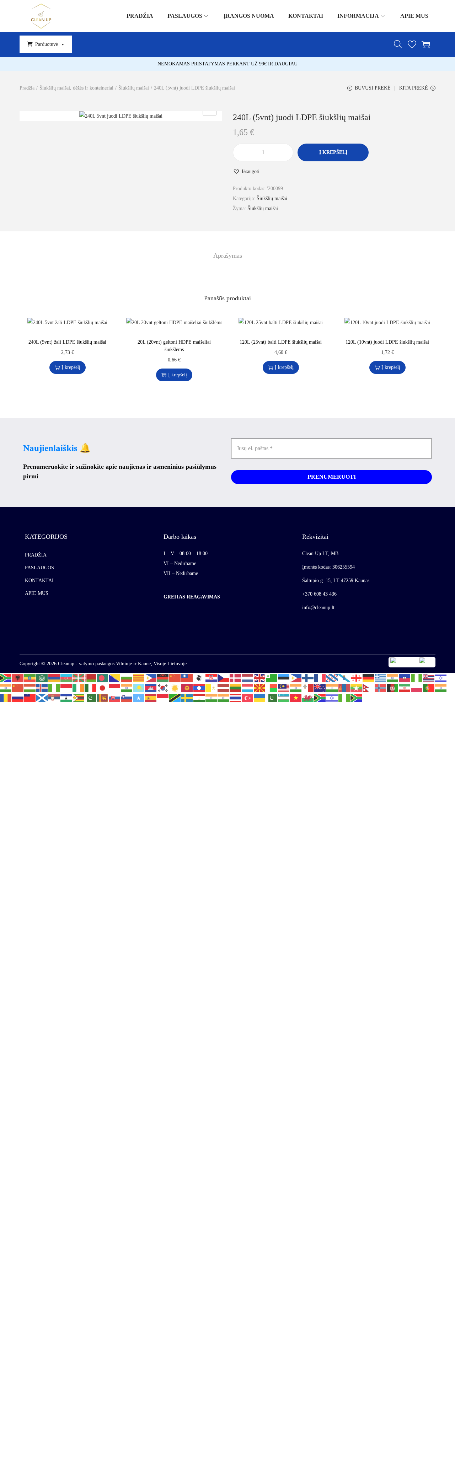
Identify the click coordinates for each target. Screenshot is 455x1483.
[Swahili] (175, 697)
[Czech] (224, 677)
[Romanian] (6, 697)
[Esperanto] (272, 677)
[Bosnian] (115, 677)
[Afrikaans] (6, 677)
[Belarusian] (91, 677)
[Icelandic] (42, 687)
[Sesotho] (66, 697)
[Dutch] (248, 677)
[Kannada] (127, 687)
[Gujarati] (393, 677)
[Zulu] (356, 697)
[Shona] (79, 697)
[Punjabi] (441, 687)
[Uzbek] (284, 697)
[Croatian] (211, 677)
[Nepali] (369, 687)
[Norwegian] (381, 687)
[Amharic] (30, 677)
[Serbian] (54, 697)
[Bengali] (103, 677)
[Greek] (381, 677)
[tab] (227, 255)
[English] (260, 677)
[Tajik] (199, 697)
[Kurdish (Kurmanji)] (175, 687)
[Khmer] (151, 687)
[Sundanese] (163, 697)
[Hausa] (417, 677)
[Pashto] (393, 687)
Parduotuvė (46, 44)
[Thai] (236, 697)
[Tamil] (211, 697)
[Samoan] (30, 697)
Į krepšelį (333, 152)
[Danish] (236, 677)
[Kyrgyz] (187, 687)
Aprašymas (227, 255)
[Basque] (79, 677)
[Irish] (79, 687)
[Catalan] (139, 677)
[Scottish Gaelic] (42, 697)
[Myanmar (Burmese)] (356, 687)
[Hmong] (18, 687)
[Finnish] (308, 677)
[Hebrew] (441, 677)
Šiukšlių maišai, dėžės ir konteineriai (76, 88)
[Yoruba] (344, 697)
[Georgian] (356, 677)
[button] (246, 172)
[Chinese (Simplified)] (175, 677)
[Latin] (211, 687)
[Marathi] (332, 687)
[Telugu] (224, 697)
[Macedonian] (260, 687)
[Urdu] (272, 697)
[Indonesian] (66, 687)
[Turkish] (248, 697)
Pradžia (27, 88)
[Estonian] (284, 677)
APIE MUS (36, 593)
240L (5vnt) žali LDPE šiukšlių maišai (67, 342)
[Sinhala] (103, 697)
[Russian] (18, 697)
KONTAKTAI (39, 580)
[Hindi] (6, 687)
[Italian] (91, 687)
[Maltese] (308, 687)
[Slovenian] (127, 697)
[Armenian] (54, 677)
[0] (412, 44)
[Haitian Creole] (405, 677)
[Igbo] (54, 687)
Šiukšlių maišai (133, 88)
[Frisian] (332, 677)
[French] (320, 677)
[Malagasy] (272, 687)
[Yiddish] (332, 697)
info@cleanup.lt (318, 607)
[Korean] (163, 687)
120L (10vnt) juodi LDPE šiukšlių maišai (387, 342)
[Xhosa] (320, 697)
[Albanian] (18, 677)
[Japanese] (103, 687)
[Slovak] (115, 697)
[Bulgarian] (127, 677)
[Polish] (417, 687)
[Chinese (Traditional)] (187, 677)
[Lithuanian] (236, 687)
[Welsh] (308, 697)
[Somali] (139, 697)
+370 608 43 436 (319, 594)
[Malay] (284, 687)
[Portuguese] (429, 687)
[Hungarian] (30, 687)
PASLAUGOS (39, 567)
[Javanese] (115, 687)
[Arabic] (42, 677)
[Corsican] (199, 677)
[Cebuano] (151, 677)
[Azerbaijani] (66, 677)
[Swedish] (187, 697)
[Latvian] (224, 687)
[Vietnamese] (296, 697)
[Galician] (344, 677)
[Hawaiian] (429, 677)
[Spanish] (151, 697)
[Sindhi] (91, 697)
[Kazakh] (139, 687)
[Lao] (199, 687)
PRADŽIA (36, 555)
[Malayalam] (296, 687)
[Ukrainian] (260, 697)
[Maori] (320, 687)
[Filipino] (296, 677)
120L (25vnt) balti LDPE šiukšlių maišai (281, 342)
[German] (369, 677)
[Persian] (405, 687)
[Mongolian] (344, 687)
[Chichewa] (163, 677)
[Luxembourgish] (248, 687)
